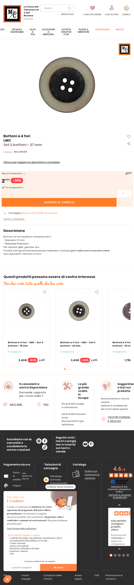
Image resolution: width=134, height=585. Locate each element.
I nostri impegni (26, 577)
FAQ (46, 404)
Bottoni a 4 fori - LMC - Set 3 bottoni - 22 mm (77, 344)
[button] (112, 10)
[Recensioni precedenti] (119, 505)
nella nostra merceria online (93, 250)
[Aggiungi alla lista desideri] (44, 292)
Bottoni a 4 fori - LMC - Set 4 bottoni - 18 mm (25, 344)
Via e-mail (16, 404)
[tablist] (16, 464)
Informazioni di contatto (113, 577)
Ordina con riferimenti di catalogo (92, 474)
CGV (96, 575)
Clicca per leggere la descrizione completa (31, 162)
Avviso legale (78, 577)
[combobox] (57, 8)
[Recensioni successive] (119, 548)
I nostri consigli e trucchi (119, 419)
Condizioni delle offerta (52, 577)
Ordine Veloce (67, 14)
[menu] (67, 34)
